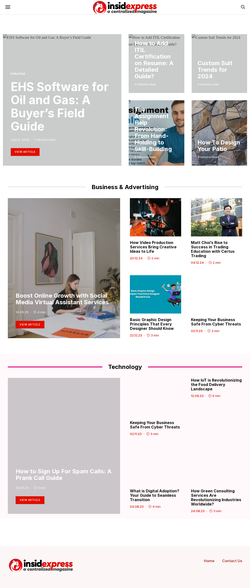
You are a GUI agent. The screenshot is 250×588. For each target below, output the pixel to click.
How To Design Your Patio (219, 145)
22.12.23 (136, 335)
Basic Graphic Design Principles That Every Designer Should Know (152, 324)
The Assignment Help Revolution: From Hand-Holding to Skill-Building (153, 129)
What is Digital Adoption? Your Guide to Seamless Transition (154, 495)
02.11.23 (197, 331)
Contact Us (232, 560)
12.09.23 (197, 396)
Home (209, 560)
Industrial (18, 73)
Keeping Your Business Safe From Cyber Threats (216, 321)
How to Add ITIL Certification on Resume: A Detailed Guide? (154, 60)
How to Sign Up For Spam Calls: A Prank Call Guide (64, 474)
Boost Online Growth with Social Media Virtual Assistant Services (62, 299)
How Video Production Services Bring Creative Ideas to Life (153, 247)
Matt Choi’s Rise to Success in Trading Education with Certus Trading (213, 249)
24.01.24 (22, 488)
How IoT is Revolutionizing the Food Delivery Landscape (216, 384)
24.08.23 (137, 506)
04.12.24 (197, 262)
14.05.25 (22, 312)
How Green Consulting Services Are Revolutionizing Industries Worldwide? (216, 497)
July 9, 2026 (20, 140)
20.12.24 (136, 258)
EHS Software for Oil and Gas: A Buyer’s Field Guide (59, 106)
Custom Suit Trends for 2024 (215, 70)
